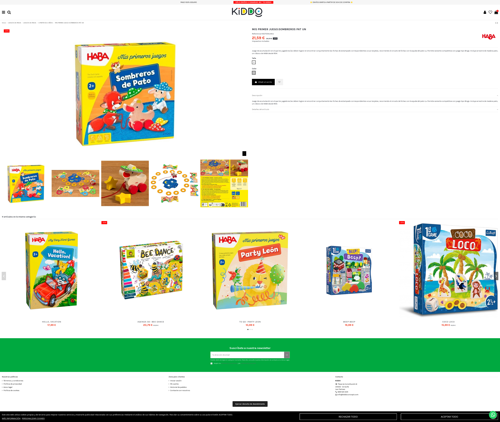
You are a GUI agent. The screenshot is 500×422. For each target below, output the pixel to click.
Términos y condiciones (13, 381)
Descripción (257, 95)
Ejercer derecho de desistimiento (250, 404)
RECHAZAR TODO (348, 416)
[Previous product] (496, 22)
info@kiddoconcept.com (348, 395)
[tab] (375, 95)
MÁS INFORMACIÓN (11, 418)
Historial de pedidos (178, 387)
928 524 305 (343, 392)
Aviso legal (8, 387)
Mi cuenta (174, 384)
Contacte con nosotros (180, 390)
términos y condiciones (229, 363)
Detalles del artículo (260, 109)
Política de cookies (11, 390)
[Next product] (497, 22)
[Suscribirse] (287, 355)
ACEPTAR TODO (449, 416)
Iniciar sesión (176, 381)
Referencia (256, 34)
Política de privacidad (13, 384)
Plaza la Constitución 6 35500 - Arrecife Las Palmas (346, 386)
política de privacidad (248, 363)
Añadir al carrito (265, 82)
